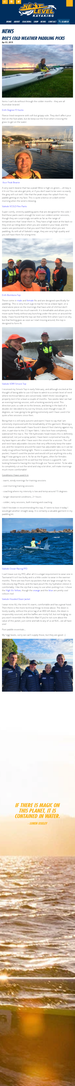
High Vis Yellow (13, 590)
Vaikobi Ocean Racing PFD (14, 568)
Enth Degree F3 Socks (13, 110)
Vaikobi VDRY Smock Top (14, 383)
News (8, 31)
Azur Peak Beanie (11, 182)
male (19, 300)
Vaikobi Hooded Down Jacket (16, 599)
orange (36, 590)
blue (51, 590)
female (30, 300)
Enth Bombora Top (11, 295)
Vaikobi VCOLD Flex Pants (14, 206)
